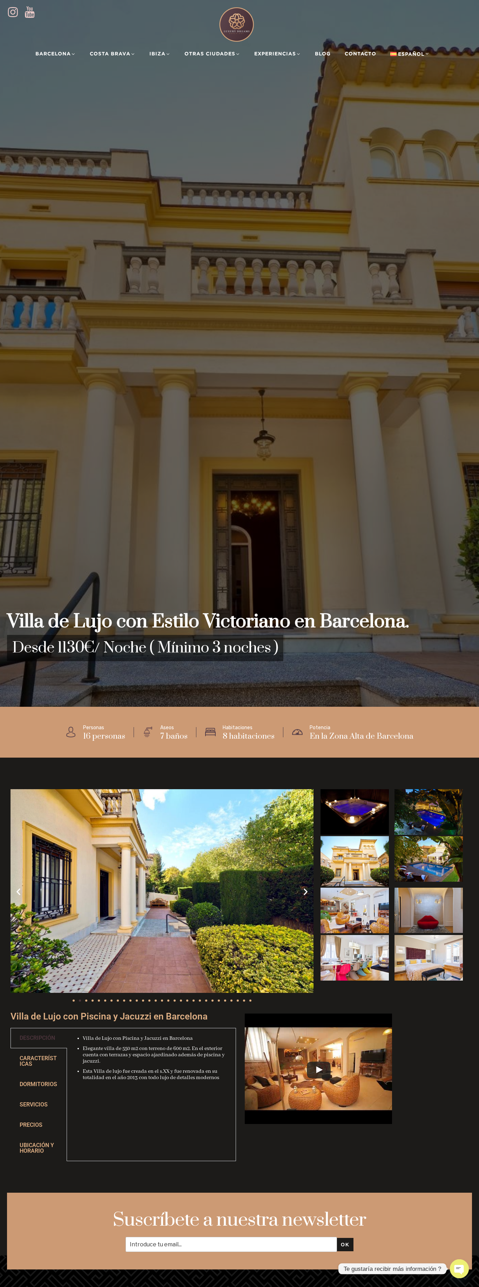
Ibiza (157, 53)
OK (345, 1244)
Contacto (360, 53)
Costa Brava (110, 53)
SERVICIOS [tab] (34, 1104)
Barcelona (53, 53)
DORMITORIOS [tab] (38, 1084)
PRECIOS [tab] (31, 1125)
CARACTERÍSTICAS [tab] (38, 1061)
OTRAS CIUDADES (209, 53)
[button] (18, 891)
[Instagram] (15, 12)
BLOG (323, 53)
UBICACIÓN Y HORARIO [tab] (37, 1148)
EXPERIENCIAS (275, 53)
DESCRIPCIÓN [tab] (37, 1038)
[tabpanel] (151, 1062)
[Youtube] (32, 12)
